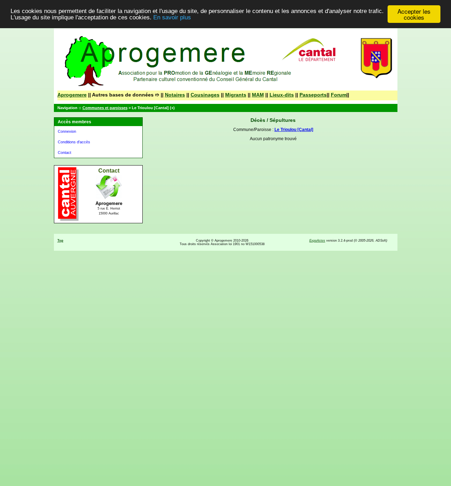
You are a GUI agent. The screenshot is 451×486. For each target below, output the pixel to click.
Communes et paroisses (105, 108)
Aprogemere (72, 95)
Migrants (235, 95)
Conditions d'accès (74, 142)
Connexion (67, 131)
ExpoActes (317, 240)
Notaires (175, 95)
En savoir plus (172, 17)
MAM (258, 95)
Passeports (313, 95)
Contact (64, 152)
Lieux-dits (282, 95)
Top (60, 240)
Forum (338, 95)
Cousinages (205, 95)
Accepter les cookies (414, 14)
